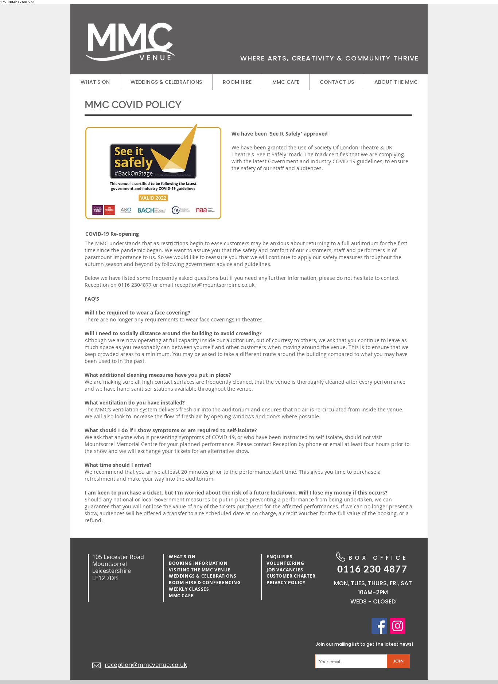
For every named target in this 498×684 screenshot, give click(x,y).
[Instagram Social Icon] (397, 626)
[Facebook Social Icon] (379, 626)
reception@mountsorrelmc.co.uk (214, 284)
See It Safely (272, 154)
